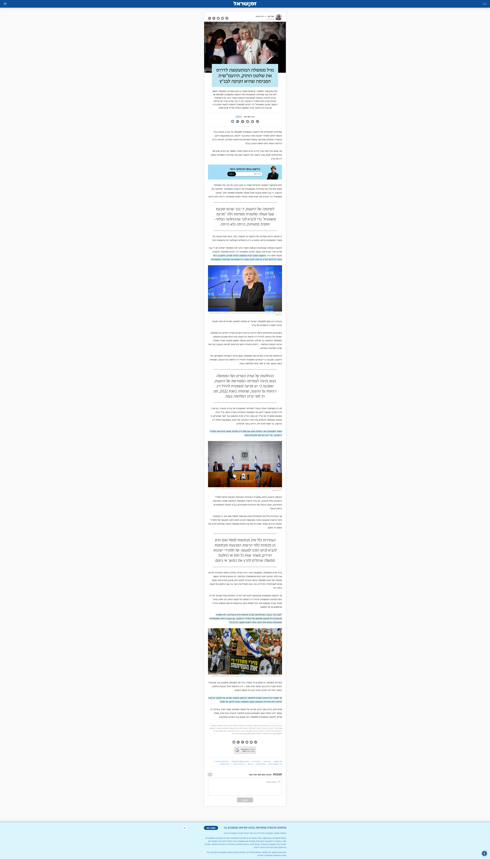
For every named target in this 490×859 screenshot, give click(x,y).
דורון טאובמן (224, 764)
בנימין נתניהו (260, 764)
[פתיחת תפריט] (5, 4)
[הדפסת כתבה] (232, 122)
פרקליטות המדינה (221, 761)
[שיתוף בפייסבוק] (214, 18)
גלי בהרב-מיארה (239, 764)
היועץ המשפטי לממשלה (240, 761)
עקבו (238, 117)
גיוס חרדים (256, 761)
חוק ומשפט (260, 16)
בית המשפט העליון (275, 764)
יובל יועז (271, 16)
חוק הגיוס (267, 761)
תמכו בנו (211, 828)
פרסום (245, 800)
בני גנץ (250, 764)
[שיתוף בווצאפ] (210, 18)
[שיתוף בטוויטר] (218, 18)
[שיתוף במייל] (222, 18)
